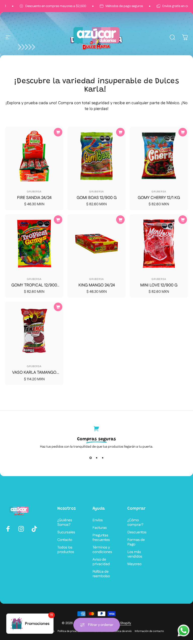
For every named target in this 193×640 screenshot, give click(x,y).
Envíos (97, 520)
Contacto (64, 540)
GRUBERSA (34, 191)
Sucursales (66, 532)
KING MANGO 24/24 (96, 285)
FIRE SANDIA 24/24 (34, 198)
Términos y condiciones (102, 549)
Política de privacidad (70, 631)
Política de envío (122, 631)
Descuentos (137, 532)
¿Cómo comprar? (135, 522)
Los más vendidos (134, 554)
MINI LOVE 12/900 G (158, 285)
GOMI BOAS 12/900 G (97, 198)
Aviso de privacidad (101, 561)
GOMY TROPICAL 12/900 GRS (34, 288)
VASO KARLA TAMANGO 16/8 (34, 375)
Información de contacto (149, 631)
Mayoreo (134, 564)
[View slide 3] (103, 458)
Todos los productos (65, 549)
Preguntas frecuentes (101, 537)
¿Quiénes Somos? (64, 522)
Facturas (99, 528)
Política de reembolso (101, 573)
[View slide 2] (96, 458)
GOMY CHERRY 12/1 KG (159, 198)
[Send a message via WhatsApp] (183, 630)
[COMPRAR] (58, 132)
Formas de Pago (136, 542)
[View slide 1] (90, 458)
